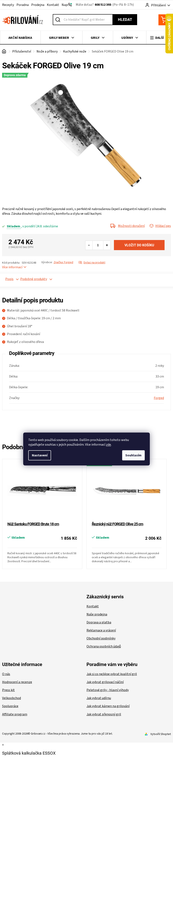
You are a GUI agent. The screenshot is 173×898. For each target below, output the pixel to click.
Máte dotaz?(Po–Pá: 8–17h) (105, 4)
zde (108, 444)
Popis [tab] (9, 279)
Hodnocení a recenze (17, 682)
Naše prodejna (96, 614)
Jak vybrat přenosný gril (103, 714)
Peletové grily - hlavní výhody (107, 690)
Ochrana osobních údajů (103, 646)
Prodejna (37, 5)
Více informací (12, 267)
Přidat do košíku (139, 245)
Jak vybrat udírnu (98, 698)
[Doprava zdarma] (126, 491)
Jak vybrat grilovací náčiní (105, 682)
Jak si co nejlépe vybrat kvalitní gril (111, 674)
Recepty (8, 5)
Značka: (63, 262)
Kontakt (53, 5)
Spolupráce (10, 706)
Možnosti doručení (131, 226)
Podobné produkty (27, 279)
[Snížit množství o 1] (89, 245)
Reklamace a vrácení (101, 630)
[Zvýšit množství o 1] (106, 245)
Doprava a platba (98, 622)
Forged (159, 398)
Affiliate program (14, 714)
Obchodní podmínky (100, 638)
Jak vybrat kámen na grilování (108, 706)
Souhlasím (133, 455)
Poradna (22, 5)
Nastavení (39, 455)
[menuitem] (20, 38)
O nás (6, 674)
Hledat (125, 19)
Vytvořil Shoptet (160, 734)
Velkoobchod (11, 698)
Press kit (8, 690)
